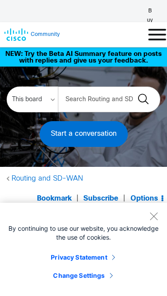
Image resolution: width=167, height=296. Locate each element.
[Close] (153, 216)
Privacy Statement (79, 257)
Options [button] (144, 198)
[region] (83, 249)
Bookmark (54, 198)
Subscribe (100, 198)
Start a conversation (84, 133)
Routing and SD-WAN (47, 178)
